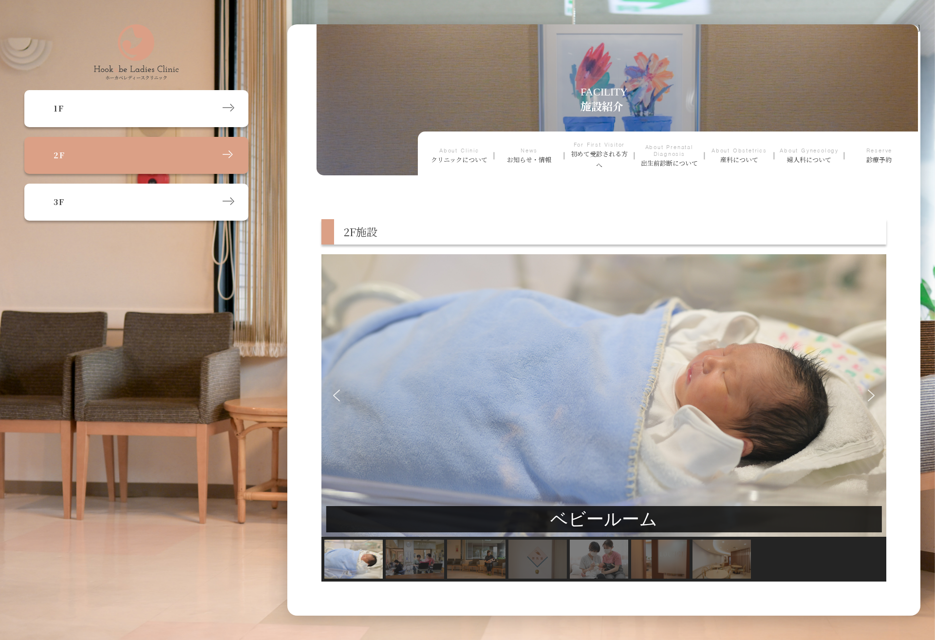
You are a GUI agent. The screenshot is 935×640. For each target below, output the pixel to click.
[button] (336, 395)
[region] (603, 418)
